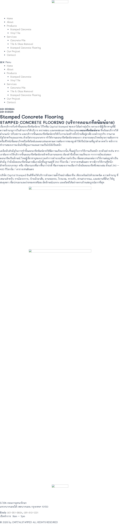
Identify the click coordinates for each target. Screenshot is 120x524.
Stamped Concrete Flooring (25, 47)
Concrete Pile (17, 40)
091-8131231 (6, 111)
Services (12, 36)
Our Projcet (13, 51)
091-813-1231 (31, 512)
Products (12, 25)
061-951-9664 (14, 512)
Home (10, 18)
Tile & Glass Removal (21, 43)
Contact (11, 54)
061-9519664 (7, 109)
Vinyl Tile (15, 33)
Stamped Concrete (20, 29)
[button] (60, 62)
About (10, 22)
